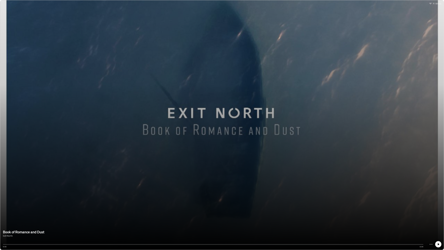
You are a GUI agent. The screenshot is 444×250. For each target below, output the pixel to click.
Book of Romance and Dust (23, 232)
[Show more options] (431, 244)
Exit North (8, 236)
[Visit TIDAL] (435, 3)
